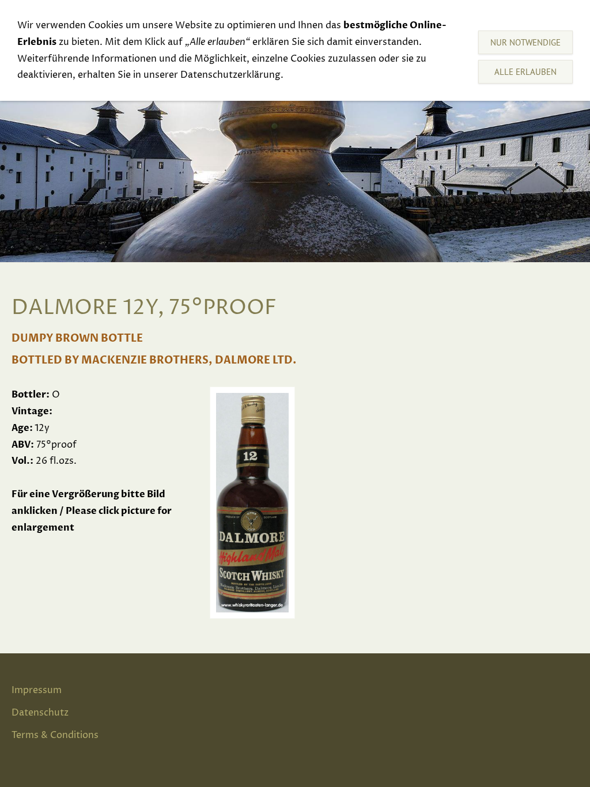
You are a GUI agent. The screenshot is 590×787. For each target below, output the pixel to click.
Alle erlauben (525, 71)
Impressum (37, 690)
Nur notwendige (525, 42)
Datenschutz (40, 712)
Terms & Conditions (55, 735)
